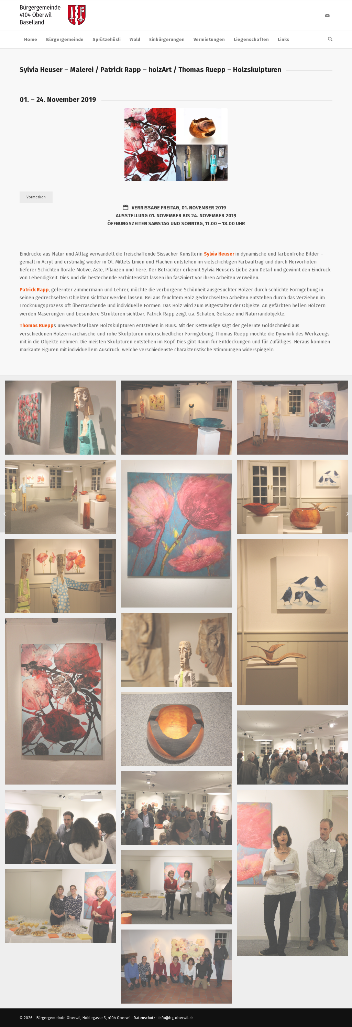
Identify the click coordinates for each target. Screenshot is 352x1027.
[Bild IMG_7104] (179, 536)
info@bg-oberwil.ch (176, 1018)
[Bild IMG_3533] (179, 652)
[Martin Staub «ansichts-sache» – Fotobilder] (346, 513)
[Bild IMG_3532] (63, 829)
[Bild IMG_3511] (179, 420)
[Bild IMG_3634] (179, 969)
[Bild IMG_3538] (63, 908)
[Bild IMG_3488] (179, 731)
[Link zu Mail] (327, 15)
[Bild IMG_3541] (179, 890)
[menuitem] (31, 39)
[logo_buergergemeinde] (53, 15)
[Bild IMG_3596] (63, 420)
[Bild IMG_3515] (63, 578)
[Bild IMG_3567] (179, 810)
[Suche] (327, 39)
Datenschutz (144, 1018)
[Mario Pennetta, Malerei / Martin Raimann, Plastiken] (5, 513)
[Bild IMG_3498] (63, 703)
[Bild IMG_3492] (63, 499)
